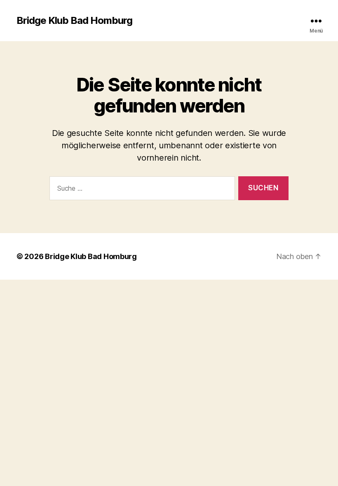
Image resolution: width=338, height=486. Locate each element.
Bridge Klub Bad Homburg (74, 21)
